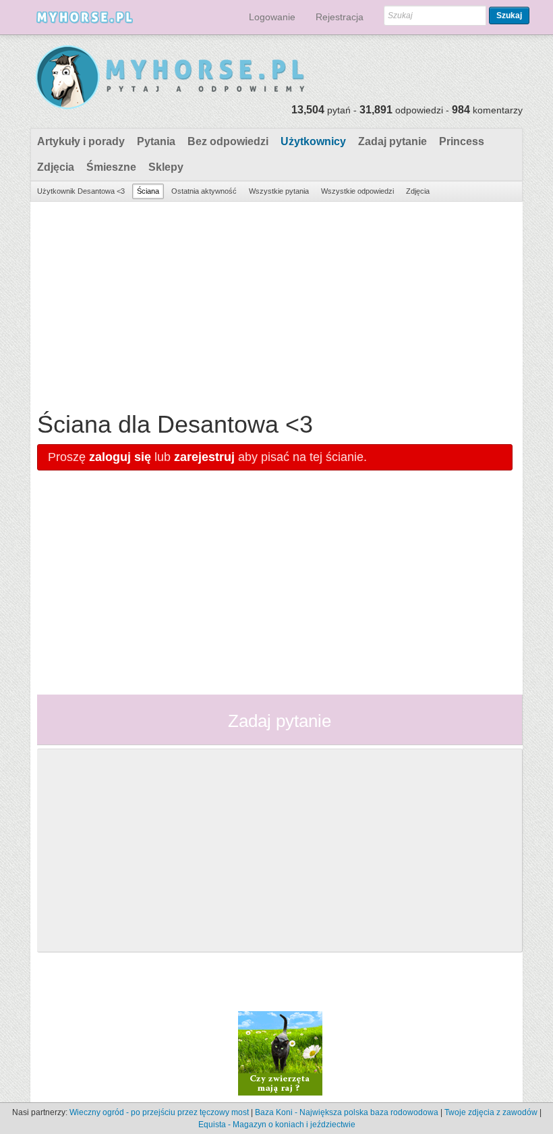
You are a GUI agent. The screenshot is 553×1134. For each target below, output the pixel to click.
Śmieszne (111, 167)
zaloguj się (120, 457)
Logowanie (272, 16)
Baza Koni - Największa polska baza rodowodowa (346, 1112)
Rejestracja (339, 16)
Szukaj (509, 15)
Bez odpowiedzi (227, 141)
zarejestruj (204, 457)
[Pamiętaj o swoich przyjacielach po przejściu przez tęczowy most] (280, 1052)
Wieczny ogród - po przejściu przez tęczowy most (159, 1112)
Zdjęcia (55, 167)
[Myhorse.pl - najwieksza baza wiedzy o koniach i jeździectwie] (171, 77)
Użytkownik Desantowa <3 (81, 191)
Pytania (156, 141)
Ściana (148, 191)
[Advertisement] (275, 303)
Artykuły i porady (81, 141)
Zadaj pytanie (392, 141)
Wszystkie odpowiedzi (357, 191)
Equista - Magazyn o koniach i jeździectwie (276, 1124)
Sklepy (165, 167)
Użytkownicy (313, 141)
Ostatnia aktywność (204, 191)
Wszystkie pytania (279, 191)
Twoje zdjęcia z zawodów (490, 1112)
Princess (461, 141)
